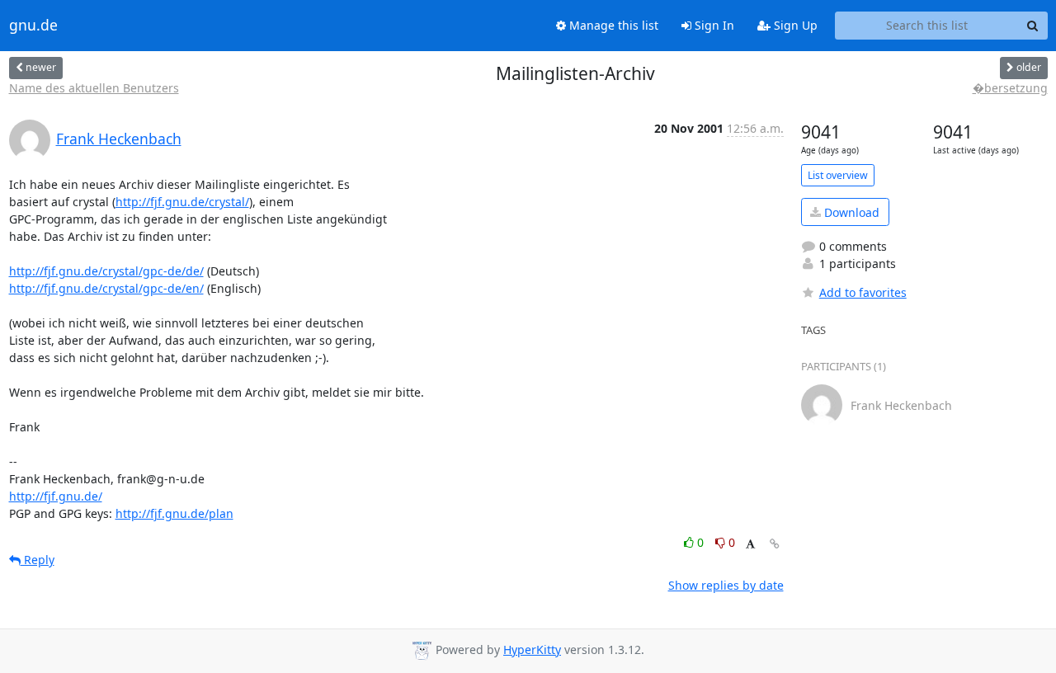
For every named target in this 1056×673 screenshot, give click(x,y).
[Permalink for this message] (775, 544)
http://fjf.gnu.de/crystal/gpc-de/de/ (106, 271)
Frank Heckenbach (119, 138)
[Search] (1033, 26)
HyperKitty (532, 649)
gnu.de (33, 25)
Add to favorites (863, 292)
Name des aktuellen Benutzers (94, 88)
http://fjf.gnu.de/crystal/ (182, 201)
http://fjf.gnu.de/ (55, 496)
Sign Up (794, 25)
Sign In (712, 25)
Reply (37, 559)
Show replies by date (726, 585)
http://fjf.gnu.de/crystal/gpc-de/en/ (106, 288)
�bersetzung (1010, 88)
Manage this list (612, 25)
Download (850, 212)
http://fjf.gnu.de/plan (174, 513)
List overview (838, 175)
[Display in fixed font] (750, 545)
